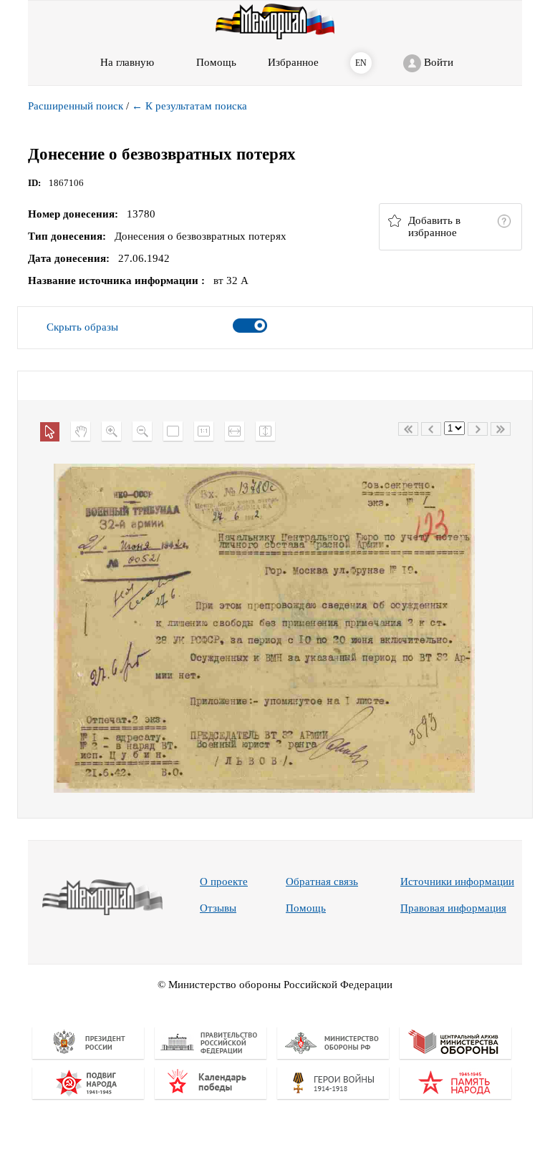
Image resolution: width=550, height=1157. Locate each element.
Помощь (306, 908)
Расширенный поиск (75, 106)
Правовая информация (453, 908)
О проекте (224, 881)
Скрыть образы (82, 327)
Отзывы (218, 908)
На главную (127, 62)
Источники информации (457, 881)
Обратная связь (322, 881)
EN (361, 63)
